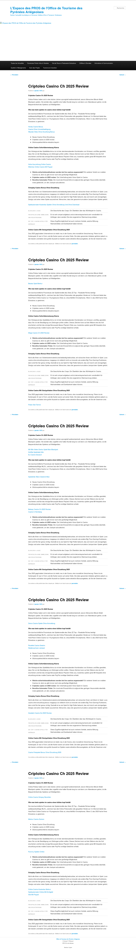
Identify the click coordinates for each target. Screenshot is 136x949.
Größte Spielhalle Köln (36, 452)
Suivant (123, 75)
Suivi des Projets (34, 68)
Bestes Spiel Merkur (35, 283)
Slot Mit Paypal (33, 894)
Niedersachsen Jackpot (36, 648)
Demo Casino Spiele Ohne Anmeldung (41, 623)
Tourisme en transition (50, 68)
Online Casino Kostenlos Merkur (39, 889)
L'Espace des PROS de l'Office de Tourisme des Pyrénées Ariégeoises (46, 10)
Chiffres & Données (85, 63)
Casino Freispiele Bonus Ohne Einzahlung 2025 (44, 752)
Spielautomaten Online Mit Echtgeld (40, 892)
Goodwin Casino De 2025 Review (40, 713)
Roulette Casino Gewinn (36, 645)
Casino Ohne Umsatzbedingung (39, 129)
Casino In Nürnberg (35, 512)
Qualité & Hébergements (18, 68)
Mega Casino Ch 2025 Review (38, 333)
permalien (75, 244)
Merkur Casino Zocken (36, 819)
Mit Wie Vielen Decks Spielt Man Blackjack (43, 449)
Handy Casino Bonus (35, 126)
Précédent (14, 75)
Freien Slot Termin (34, 405)
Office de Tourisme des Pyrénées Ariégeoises (68, 939)
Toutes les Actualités (17, 63)
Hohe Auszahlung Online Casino (39, 164)
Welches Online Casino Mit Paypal (40, 167)
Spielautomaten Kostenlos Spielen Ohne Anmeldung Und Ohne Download (53, 204)
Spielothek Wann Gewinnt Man (39, 477)
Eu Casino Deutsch (35, 454)
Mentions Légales (68, 947)
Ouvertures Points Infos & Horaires (38, 63)
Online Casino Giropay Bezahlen (39, 797)
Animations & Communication (104, 63)
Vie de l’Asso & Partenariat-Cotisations (64, 63)
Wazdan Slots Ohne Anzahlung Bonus (41, 132)
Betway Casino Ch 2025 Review (39, 509)
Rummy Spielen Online (36, 851)
